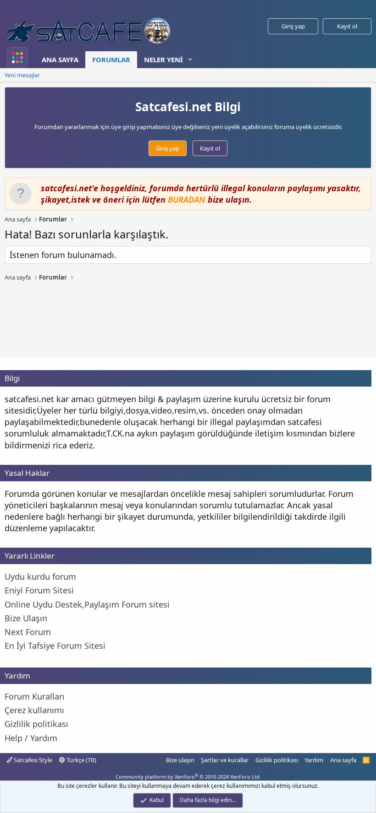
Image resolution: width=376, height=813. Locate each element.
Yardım (313, 760)
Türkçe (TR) (80, 760)
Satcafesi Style (32, 760)
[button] (190, 59)
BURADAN (186, 199)
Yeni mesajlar (22, 75)
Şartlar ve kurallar (225, 760)
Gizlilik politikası (276, 760)
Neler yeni (163, 59)
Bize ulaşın (180, 760)
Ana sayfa (60, 59)
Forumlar (111, 59)
